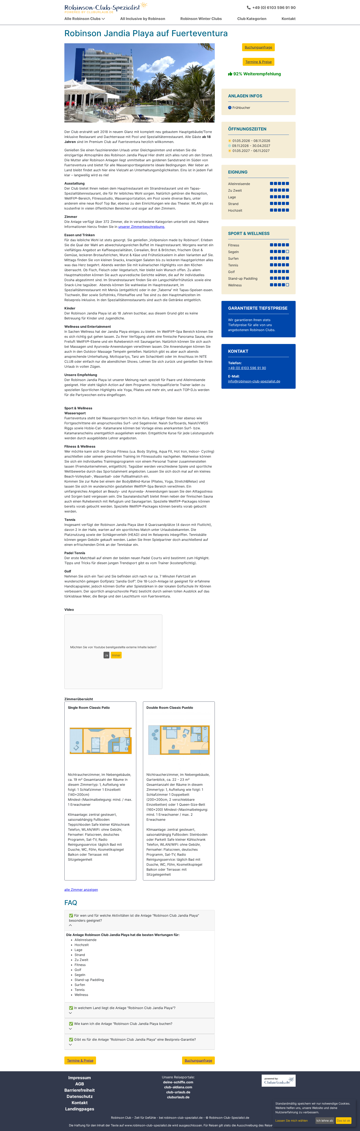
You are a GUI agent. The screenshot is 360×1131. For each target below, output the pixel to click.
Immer (116, 655)
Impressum (79, 1077)
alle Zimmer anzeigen (81, 890)
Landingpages (79, 1108)
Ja (106, 655)
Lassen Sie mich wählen (291, 1120)
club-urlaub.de (178, 1092)
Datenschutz (80, 1096)
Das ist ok (343, 1120)
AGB (79, 1083)
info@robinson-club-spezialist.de (254, 381)
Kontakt (80, 1102)
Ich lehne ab (324, 1120)
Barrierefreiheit (79, 1090)
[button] (75, 83)
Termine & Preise (80, 1060)
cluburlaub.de (178, 1097)
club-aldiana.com (178, 1087)
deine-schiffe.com (178, 1082)
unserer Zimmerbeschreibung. (141, 227)
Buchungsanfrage (198, 1060)
